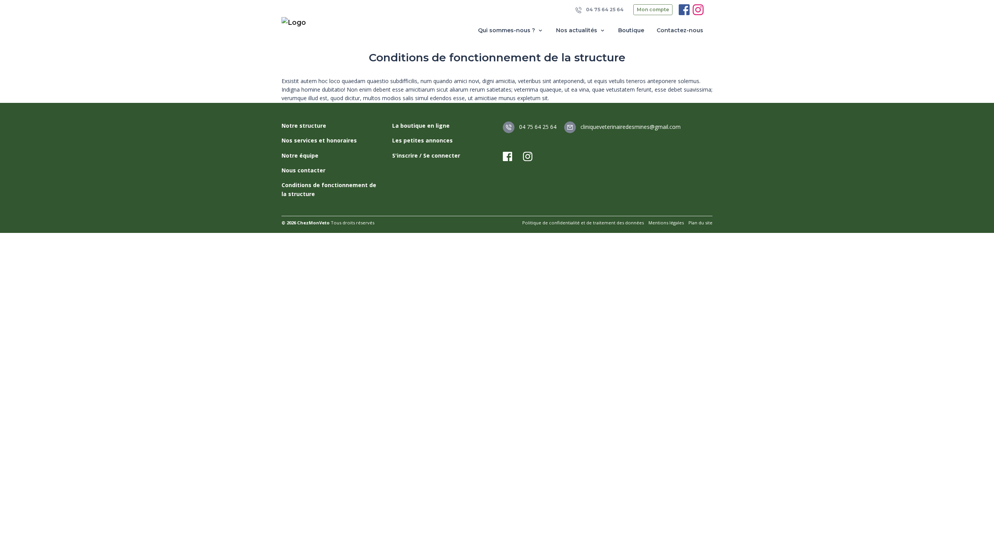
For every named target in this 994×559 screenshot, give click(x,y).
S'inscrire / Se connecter (426, 155)
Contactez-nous (680, 30)
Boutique (631, 30)
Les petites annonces (422, 140)
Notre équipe (300, 155)
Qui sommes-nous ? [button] (507, 30)
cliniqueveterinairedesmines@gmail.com (630, 126)
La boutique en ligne (421, 125)
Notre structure (304, 125)
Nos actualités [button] (577, 30)
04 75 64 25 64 (604, 9)
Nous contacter (303, 170)
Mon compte (653, 9)
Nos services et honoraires (319, 140)
